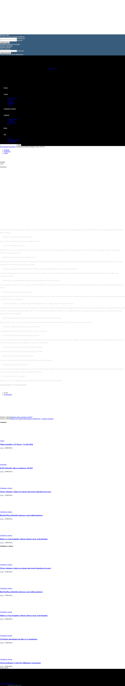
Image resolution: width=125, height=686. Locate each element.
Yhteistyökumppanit (13, 140)
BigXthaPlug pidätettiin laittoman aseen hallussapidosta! (21, 515)
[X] (22, 173)
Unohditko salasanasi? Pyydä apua (10, 44)
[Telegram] (28, 173)
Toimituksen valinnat (10, 109)
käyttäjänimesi (21, 38)
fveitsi (1, 164)
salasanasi (20, 40)
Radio (5, 128)
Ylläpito (9, 138)
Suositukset (10, 101)
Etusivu (6, 88)
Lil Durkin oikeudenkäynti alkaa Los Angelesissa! (18, 639)
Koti (1, 147)
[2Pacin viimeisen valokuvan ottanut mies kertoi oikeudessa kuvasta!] (15, 486)
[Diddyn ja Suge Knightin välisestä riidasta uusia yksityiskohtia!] (15, 534)
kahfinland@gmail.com (14, 685)
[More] (42, 173)
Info (5, 134)
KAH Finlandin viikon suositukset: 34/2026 (16, 468)
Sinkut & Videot (12, 98)
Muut (8, 124)
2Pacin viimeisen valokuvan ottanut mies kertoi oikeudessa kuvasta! (25, 492)
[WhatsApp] (35, 173)
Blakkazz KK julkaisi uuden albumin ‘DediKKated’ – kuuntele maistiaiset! (32, 419)
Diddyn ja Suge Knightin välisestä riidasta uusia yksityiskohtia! (24, 539)
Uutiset (6, 94)
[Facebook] (15, 173)
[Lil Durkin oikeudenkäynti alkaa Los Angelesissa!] (15, 634)
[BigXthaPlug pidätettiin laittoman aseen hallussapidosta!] (15, 510)
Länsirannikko (8, 394)
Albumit (9, 100)
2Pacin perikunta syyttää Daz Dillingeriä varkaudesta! (20, 663)
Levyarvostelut (11, 122)
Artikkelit (6, 115)
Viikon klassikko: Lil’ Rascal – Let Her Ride (16, 444)
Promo (9, 105)
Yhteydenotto (11, 142)
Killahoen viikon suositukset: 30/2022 (21, 417)
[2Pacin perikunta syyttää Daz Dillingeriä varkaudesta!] (15, 657)
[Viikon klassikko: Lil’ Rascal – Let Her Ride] (15, 439)
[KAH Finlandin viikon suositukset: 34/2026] (15, 463)
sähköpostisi (20, 51)
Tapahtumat (10, 103)
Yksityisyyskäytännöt (6, 46)
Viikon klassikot (12, 119)
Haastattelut (10, 121)
